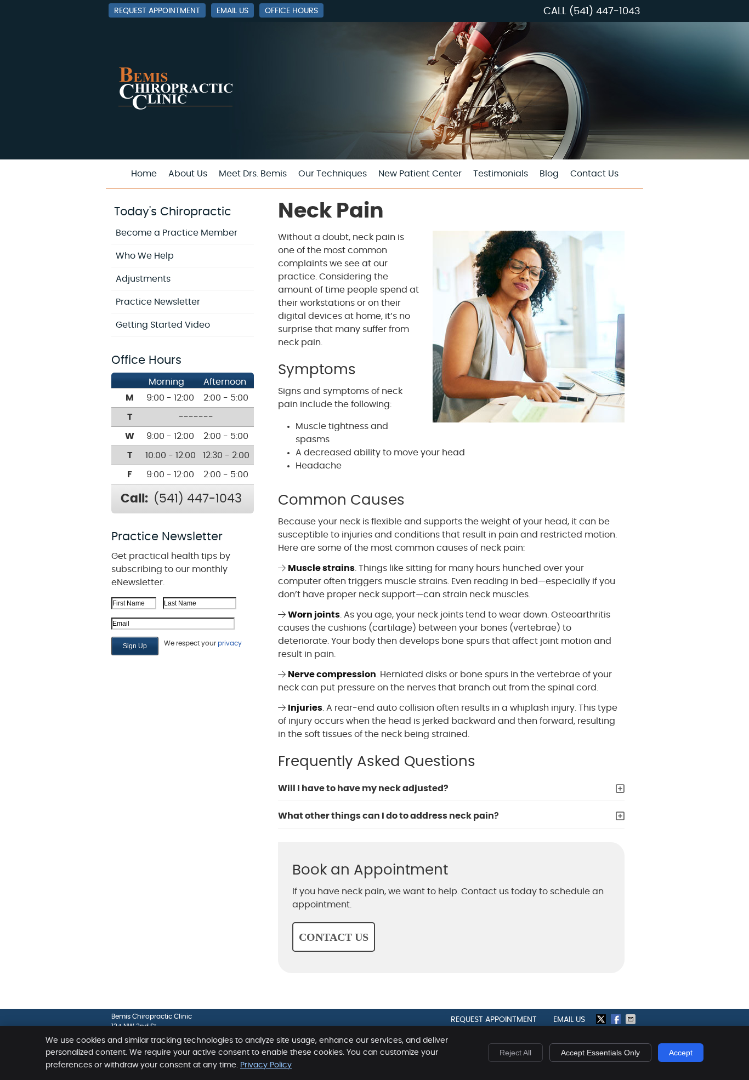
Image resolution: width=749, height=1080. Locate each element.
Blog (549, 173)
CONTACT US (333, 937)
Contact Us (594, 173)
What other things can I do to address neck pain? (388, 816)
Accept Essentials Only (600, 1052)
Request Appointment (157, 11)
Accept (681, 1052)
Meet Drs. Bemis (253, 173)
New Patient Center (420, 173)
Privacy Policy (266, 1065)
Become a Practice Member (176, 232)
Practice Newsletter (158, 302)
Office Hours (291, 11)
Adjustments (143, 279)
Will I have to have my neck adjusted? (363, 788)
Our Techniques (332, 173)
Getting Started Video (163, 325)
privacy (230, 643)
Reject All (515, 1052)
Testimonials (500, 173)
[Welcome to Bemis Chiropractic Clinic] (176, 108)
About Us (187, 173)
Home (144, 173)
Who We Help (145, 256)
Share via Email (632, 1019)
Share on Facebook (617, 1019)
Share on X (602, 1019)
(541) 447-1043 (604, 11)
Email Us (232, 11)
